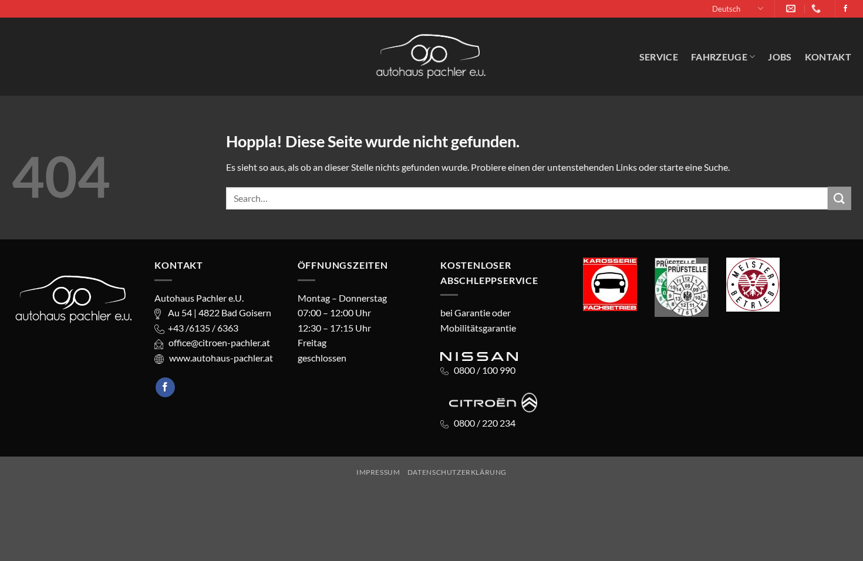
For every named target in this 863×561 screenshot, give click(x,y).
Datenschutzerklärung (457, 472)
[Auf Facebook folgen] (845, 9)
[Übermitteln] (839, 198)
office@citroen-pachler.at (216, 342)
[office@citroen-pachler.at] (792, 8)
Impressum (378, 472)
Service (658, 56)
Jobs (779, 56)
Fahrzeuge (719, 56)
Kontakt (828, 56)
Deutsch (726, 8)
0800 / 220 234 (485, 422)
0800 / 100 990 (484, 370)
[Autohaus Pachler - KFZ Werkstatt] (432, 57)
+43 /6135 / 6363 (201, 327)
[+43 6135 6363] (817, 8)
